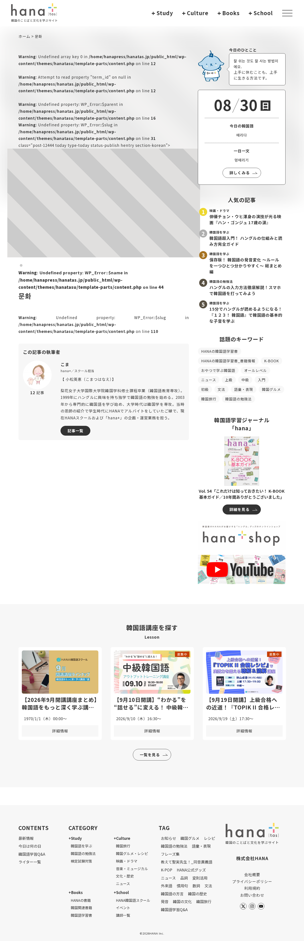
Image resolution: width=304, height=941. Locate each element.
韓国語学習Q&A (31, 854)
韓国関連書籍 (81, 907)
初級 (205, 389)
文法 (221, 389)
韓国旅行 (208, 399)
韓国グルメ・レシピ (132, 853)
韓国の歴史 (197, 893)
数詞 (196, 885)
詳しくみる (239, 172)
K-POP (166, 870)
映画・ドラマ (126, 861)
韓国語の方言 (172, 893)
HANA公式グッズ (191, 870)
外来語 (166, 885)
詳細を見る (239, 509)
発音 (164, 901)
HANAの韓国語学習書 (219, 351)
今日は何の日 (29, 846)
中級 (245, 379)
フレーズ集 (170, 854)
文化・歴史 (125, 876)
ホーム (24, 36)
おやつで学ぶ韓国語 (218, 370)
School (261, 13)
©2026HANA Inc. (152, 933)
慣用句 (182, 885)
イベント (123, 907)
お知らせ (168, 838)
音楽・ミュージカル (132, 868)
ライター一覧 (29, 862)
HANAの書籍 (81, 900)
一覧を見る (150, 754)
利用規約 (252, 888)
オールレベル (255, 370)
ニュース (208, 379)
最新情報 (26, 838)
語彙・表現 (243, 389)
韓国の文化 (182, 901)
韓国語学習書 (81, 915)
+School (121, 892)
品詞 (184, 878)
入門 (261, 379)
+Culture (122, 838)
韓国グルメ (271, 389)
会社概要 (252, 874)
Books (228, 13)
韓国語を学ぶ (81, 846)
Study (162, 13)
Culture (195, 13)
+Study (75, 838)
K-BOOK (271, 360)
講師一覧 (123, 915)
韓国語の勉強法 (238, 399)
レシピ (209, 838)
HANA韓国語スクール (133, 900)
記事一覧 (75, 430)
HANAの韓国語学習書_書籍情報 (228, 360)
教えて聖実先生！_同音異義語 (186, 862)
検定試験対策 (81, 861)
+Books (76, 892)
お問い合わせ (252, 895)
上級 (229, 379)
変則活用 (199, 878)
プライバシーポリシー (252, 881)
